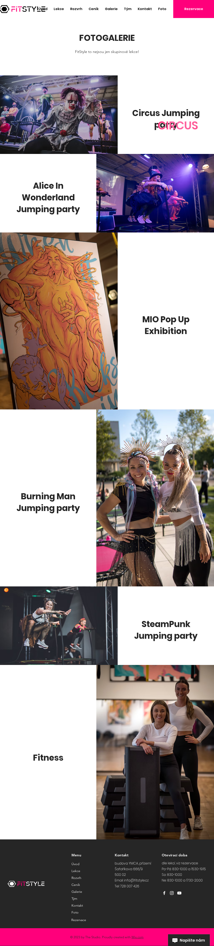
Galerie (76, 892)
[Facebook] (164, 893)
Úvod (75, 864)
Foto (75, 912)
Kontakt (77, 905)
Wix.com (137, 937)
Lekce (75, 871)
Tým (74, 899)
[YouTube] (179, 893)
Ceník (75, 885)
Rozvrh (76, 878)
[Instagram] (171, 893)
